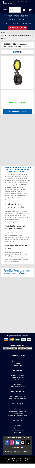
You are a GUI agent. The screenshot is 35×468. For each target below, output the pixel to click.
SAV (17, 382)
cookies (25, 415)
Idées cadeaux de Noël (17, 430)
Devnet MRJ (24, 461)
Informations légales (17, 413)
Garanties (17, 380)
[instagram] (12, 442)
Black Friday (17, 425)
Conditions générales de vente (17, 411)
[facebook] (7, 442)
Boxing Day (17, 432)
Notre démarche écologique (17, 396)
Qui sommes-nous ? (17, 361)
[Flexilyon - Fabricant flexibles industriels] (17, 451)
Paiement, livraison (17, 377)
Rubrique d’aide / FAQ (17, 375)
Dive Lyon (20, 459)
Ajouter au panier (18, 111)
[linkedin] (17, 442)
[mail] (23, 442)
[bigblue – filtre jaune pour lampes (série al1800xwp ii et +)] (17, 72)
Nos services (17, 363)
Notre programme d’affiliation (17, 398)
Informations (17, 384)
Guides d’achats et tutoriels (17, 386)
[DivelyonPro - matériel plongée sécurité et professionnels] (27, 451)
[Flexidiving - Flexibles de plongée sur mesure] (8, 451)
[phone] (28, 442)
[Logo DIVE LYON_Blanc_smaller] (5, 9)
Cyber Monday (17, 428)
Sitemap (17, 409)
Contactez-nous (17, 365)
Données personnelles (14, 415)
